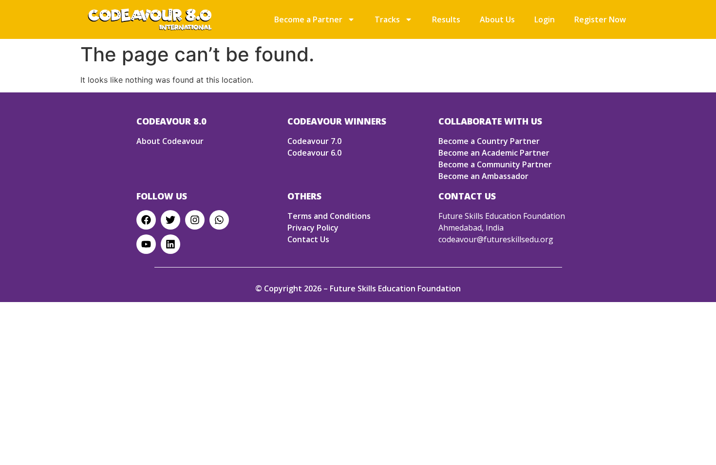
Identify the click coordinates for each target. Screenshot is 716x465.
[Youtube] (146, 244)
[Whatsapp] (219, 220)
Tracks (387, 19)
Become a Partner (308, 19)
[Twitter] (170, 220)
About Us (497, 19)
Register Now (600, 19)
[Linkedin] (170, 244)
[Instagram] (195, 220)
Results (446, 19)
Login (544, 19)
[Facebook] (146, 220)
